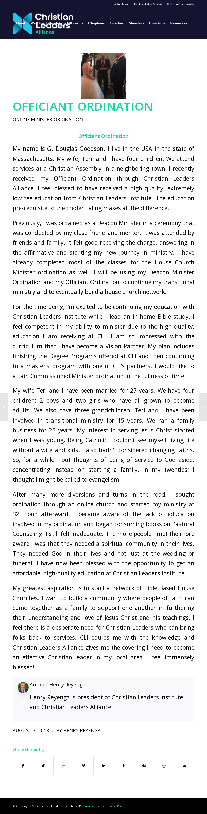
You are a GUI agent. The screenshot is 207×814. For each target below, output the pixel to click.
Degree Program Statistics (180, 4)
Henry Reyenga (67, 684)
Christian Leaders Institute (49, 316)
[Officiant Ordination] (103, 76)
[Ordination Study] (4, 407)
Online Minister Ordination (48, 119)
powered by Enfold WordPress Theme (109, 806)
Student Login (121, 4)
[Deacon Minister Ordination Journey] (203, 407)
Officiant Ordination (83, 106)
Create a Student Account (148, 4)
